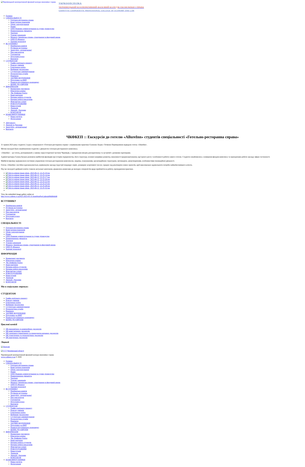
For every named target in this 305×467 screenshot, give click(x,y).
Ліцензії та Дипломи (14, 125)
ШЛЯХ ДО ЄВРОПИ (19, 84)
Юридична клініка (17, 91)
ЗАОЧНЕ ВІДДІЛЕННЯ (20, 78)
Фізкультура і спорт (18, 102)
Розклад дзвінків (17, 65)
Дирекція (14, 108)
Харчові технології (18, 42)
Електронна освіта (17, 67)
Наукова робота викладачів (21, 99)
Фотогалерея (15, 119)
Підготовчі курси (17, 57)
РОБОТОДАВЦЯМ (18, 104)
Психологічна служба (19, 74)
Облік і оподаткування (19, 24)
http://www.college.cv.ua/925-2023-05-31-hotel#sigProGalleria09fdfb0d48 (29, 196)
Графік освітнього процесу (21, 63)
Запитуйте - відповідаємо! (21, 50)
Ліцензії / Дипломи (18, 110)
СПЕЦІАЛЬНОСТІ (13, 18)
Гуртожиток (15, 54)
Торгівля (14, 33)
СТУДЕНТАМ (11, 61)
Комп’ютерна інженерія (20, 22)
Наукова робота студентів (20, 97)
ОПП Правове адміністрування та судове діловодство (32, 29)
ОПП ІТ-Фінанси (17, 39)
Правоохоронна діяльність (21, 31)
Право (13, 26)
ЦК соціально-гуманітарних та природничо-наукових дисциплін (32, 333)
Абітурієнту (10, 123)
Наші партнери (16, 95)
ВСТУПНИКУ (12, 44)
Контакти (14, 59)
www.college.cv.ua (8, 357)
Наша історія (15, 106)
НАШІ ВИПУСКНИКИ (15, 114)
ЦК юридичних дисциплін (17, 338)
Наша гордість (16, 117)
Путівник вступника (18, 48)
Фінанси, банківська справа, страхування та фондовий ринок (35, 37)
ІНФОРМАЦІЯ (12, 87)
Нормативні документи (20, 89)
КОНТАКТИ (15, 112)
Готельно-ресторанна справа (22, 20)
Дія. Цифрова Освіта (18, 93)
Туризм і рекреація (18, 35)
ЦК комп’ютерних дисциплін (18, 331)
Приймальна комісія (18, 46)
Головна (9, 16)
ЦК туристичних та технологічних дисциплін (24, 335)
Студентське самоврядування (22, 72)
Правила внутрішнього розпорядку (24, 82)
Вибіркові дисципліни (19, 69)
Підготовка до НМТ (18, 80)
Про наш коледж (17, 52)
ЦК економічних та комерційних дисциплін (23, 329)
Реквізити (14, 76)
